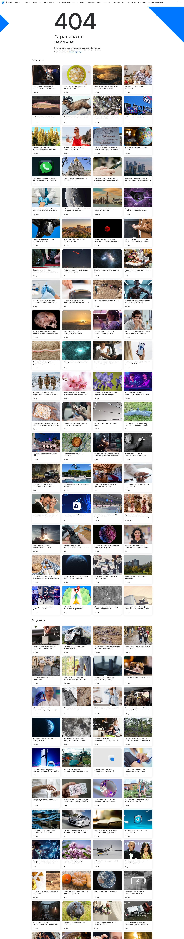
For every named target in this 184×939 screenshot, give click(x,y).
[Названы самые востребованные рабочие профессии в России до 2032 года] (107, 447)
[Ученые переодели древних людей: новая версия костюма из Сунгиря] (46, 386)
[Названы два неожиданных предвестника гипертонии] (138, 885)
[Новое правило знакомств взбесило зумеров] (76, 141)
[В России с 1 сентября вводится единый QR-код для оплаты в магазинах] (46, 631)
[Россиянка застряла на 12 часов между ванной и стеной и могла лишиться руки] (46, 202)
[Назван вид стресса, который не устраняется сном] (107, 824)
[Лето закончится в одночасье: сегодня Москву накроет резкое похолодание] (138, 171)
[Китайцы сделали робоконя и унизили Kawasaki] (46, 600)
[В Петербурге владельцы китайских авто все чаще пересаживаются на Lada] (46, 478)
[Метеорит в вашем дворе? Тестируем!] (76, 447)
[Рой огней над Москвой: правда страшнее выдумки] (76, 263)
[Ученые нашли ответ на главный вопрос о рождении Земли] (76, 569)
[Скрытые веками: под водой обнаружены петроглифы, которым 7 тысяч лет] (76, 692)
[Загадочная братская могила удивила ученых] (76, 233)
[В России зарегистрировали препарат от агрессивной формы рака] (46, 294)
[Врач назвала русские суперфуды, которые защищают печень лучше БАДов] (46, 416)
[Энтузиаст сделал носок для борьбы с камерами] (46, 233)
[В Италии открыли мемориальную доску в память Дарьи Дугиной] (107, 141)
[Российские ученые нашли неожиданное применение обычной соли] (107, 915)
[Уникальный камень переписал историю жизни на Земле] (107, 79)
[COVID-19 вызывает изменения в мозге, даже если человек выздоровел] (138, 324)
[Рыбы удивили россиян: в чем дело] (46, 110)
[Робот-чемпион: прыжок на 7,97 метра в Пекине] (107, 508)
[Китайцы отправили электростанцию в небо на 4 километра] (107, 661)
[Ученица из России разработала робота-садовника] (46, 692)
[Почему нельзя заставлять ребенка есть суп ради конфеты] (107, 854)
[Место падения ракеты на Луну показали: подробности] (107, 600)
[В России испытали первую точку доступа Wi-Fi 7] (138, 355)
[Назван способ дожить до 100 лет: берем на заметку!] (138, 263)
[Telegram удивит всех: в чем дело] (46, 915)
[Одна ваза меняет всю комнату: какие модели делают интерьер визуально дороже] (138, 508)
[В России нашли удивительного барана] (76, 110)
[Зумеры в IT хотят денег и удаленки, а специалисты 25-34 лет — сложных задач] (138, 386)
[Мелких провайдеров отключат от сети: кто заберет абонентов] (107, 692)
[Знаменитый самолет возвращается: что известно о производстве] (76, 885)
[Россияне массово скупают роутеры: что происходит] (107, 793)
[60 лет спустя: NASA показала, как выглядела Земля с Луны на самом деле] (76, 202)
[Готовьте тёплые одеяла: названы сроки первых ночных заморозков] (138, 631)
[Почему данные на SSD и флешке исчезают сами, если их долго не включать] (138, 600)
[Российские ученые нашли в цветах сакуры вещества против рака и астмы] (76, 386)
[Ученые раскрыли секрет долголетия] (138, 79)
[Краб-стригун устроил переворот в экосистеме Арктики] (138, 692)
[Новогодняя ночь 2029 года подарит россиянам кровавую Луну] (107, 233)
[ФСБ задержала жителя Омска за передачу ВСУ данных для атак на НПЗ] (138, 824)
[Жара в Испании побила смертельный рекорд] (76, 722)
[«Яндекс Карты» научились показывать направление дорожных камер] (76, 600)
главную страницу (75, 52)
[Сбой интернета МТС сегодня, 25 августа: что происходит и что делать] (138, 233)
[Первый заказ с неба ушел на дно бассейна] (76, 478)
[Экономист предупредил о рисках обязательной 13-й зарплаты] (107, 631)
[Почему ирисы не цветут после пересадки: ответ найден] (107, 386)
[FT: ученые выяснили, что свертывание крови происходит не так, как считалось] (46, 824)
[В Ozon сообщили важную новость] (138, 110)
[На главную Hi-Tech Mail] (8, 2)
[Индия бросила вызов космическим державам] (46, 539)
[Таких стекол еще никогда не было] (107, 416)
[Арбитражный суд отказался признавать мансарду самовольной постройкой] (107, 478)
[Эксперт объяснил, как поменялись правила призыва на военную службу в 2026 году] (46, 263)
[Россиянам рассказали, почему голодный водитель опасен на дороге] (107, 355)
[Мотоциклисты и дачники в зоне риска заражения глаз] (138, 915)
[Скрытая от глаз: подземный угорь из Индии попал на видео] (46, 355)
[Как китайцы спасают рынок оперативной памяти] (46, 661)
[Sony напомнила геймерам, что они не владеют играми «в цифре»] (76, 508)
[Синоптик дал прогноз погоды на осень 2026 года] (138, 762)
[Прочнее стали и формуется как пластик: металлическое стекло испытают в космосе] (107, 110)
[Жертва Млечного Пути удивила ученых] (107, 263)
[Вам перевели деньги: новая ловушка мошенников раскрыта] (107, 171)
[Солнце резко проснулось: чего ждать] (76, 355)
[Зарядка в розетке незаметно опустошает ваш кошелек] (46, 762)
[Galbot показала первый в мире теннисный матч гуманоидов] (138, 722)
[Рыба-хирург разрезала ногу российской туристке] (107, 722)
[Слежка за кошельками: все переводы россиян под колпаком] (76, 294)
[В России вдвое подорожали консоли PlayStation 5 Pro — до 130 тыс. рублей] (46, 885)
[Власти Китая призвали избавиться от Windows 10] (107, 885)
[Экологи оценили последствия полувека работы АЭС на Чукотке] (138, 854)
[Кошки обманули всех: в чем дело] (138, 793)
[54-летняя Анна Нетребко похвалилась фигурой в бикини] (138, 539)
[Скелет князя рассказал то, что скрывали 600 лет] (76, 171)
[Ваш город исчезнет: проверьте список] (138, 141)
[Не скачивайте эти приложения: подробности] (138, 478)
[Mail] (3, 2)
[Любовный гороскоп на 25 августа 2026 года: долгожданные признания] (46, 722)
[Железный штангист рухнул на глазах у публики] (107, 569)
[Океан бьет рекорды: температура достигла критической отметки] (76, 324)
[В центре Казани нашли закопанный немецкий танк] (76, 824)
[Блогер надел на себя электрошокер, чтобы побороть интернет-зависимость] (76, 539)
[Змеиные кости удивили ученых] (107, 294)
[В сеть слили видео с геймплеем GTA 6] (76, 631)
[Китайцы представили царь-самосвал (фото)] (76, 762)
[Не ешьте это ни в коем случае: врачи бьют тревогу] (76, 79)
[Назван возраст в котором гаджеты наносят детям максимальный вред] (107, 324)
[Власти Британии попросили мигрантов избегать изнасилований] (107, 202)
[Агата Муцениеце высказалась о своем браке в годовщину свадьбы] (46, 508)
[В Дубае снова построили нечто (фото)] (46, 447)
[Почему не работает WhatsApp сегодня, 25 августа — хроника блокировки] (46, 171)
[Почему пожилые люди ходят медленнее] (46, 793)
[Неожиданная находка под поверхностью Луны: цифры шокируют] (76, 854)
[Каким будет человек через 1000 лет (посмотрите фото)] (138, 294)
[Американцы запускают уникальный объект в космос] (138, 202)
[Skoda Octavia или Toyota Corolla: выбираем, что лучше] (138, 661)
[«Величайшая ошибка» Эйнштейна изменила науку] (138, 447)
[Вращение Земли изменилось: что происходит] (46, 854)
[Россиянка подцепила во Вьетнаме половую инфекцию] (76, 793)
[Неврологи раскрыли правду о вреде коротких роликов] (76, 416)
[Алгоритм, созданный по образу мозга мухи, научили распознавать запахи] (107, 539)
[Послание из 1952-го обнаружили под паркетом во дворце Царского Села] (107, 762)
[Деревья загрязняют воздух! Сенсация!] (138, 569)
